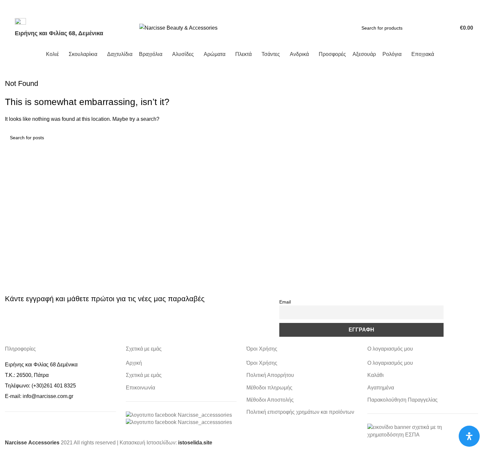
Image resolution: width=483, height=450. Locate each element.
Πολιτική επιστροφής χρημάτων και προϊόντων (300, 412)
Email (285, 301)
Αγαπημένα (380, 387)
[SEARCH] (438, 28)
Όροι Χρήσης (261, 363)
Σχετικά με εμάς (144, 375)
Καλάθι (375, 375)
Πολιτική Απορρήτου (270, 375)
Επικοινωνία (140, 387)
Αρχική (134, 363)
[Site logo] (178, 27)
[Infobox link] (241, 33)
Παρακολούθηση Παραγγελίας (402, 400)
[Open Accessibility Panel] (469, 436)
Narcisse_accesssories (205, 415)
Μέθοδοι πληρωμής (269, 387)
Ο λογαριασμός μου (390, 363)
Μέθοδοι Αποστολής (270, 400)
